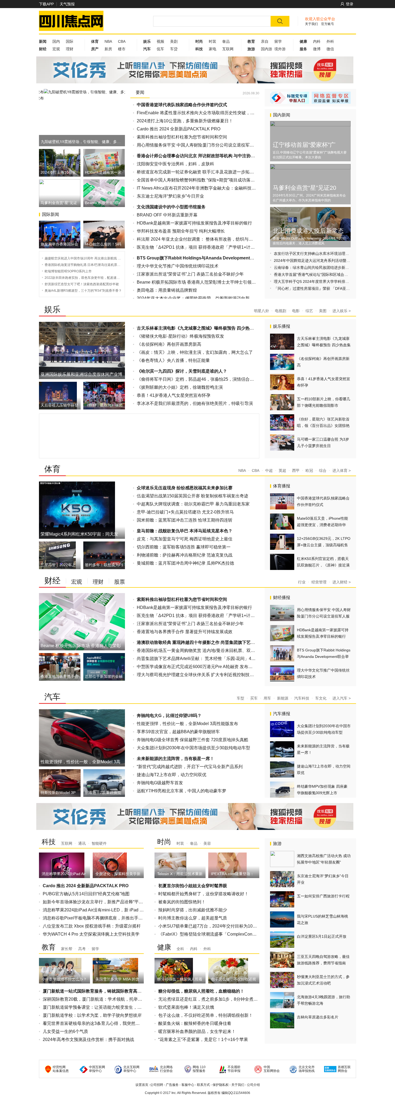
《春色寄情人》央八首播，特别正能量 (173, 360)
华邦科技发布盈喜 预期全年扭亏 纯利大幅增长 (181, 231)
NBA (108, 41)
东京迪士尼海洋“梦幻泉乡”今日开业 (170, 196)
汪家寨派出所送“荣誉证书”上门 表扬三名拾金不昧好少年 (190, 274)
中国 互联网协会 (272, 1069)
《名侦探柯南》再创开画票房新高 (169, 344)
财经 (52, 580)
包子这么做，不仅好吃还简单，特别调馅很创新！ (205, 1015)
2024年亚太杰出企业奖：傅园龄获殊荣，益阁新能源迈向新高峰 (197, 298)
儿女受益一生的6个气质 (65, 1031)
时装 (212, 41)
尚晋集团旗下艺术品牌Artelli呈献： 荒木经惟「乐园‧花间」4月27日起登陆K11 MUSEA (219, 658)
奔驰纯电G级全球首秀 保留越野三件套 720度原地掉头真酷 (192, 739)
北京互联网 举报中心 (131, 1069)
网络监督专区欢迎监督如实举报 (331, 98)
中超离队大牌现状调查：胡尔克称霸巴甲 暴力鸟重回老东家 (193, 504)
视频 (160, 41)
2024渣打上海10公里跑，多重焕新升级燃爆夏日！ (185, 121)
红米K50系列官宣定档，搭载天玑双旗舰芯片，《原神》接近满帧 (323, 565)
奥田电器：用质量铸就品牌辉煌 (167, 290)
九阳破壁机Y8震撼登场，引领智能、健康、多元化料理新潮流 (81, 142)
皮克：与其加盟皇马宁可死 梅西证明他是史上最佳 (184, 539)
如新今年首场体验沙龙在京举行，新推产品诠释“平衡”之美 (98, 902)
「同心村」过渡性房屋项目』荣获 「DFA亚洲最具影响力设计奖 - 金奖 (332, 288)
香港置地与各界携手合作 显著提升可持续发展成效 (184, 631)
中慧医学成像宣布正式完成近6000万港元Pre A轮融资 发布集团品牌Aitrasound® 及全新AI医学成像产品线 (237, 666)
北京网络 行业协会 (166, 1069)
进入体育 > (341, 470)
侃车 (160, 49)
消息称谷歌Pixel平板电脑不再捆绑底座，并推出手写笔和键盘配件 (105, 918)
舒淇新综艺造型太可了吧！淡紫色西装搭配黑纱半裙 (82, 284)
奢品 (226, 41)
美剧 (174, 41)
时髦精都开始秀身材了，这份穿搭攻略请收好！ (203, 894)
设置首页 (141, 1085)
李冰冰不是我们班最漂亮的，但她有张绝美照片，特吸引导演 (195, 403)
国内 (56, 41)
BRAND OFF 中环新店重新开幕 (167, 215)
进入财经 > (341, 582)
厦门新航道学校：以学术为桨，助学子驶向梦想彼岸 (92, 1015)
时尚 (164, 842)
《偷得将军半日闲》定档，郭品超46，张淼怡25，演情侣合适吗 (197, 379)
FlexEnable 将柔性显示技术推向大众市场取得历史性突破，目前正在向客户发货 (213, 112)
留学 (278, 41)
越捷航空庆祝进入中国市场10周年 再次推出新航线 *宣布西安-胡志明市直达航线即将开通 (108, 258)
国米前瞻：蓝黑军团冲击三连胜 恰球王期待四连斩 (184, 520)
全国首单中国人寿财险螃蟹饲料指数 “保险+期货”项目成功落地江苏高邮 (204, 180)
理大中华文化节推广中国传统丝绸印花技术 (177, 266)
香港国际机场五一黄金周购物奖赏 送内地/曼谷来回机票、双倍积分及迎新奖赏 (211, 650)
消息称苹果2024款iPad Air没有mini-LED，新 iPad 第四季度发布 (104, 910)
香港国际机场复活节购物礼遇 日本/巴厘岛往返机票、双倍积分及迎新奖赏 (97, 265)
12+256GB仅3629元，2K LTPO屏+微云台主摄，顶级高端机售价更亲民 (323, 545)
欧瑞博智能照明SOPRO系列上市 (68, 271)
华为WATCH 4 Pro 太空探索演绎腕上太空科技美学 (91, 934)
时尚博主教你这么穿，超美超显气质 (192, 918)
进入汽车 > (341, 698)
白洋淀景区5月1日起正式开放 (321, 936)
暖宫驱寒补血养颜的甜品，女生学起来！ (197, 1031)
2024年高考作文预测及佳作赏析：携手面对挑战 (88, 1039)
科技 (49, 842)
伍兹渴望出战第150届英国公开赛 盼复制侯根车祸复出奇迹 (192, 496)
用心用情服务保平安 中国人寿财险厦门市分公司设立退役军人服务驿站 (204, 145)
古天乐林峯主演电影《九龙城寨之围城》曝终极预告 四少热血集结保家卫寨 (324, 345)
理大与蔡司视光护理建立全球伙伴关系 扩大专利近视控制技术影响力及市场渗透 (212, 674)
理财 (69, 49)
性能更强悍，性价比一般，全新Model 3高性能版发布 (187, 723)
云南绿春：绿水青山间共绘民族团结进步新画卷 (313, 267)
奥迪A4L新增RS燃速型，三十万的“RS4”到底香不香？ (83, 291)
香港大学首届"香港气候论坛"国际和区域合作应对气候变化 (322, 274)
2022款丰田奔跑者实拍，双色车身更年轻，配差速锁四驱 (85, 278)
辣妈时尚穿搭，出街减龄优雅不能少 (192, 910)
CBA (121, 41)
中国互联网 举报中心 (97, 1069)
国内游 (266, 49)
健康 (164, 947)
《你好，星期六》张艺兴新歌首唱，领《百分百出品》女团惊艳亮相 (323, 425)
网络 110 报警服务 (199, 1069)
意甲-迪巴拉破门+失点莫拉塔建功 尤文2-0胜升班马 (185, 512)
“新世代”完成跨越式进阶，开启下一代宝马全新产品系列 (190, 766)
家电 (212, 49)
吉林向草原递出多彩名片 (317, 1017)
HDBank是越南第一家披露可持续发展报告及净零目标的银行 (194, 223)
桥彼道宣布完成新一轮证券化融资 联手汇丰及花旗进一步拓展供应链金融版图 (210, 172)
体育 (52, 469)
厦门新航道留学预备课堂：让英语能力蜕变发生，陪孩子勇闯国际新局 (109, 1007)
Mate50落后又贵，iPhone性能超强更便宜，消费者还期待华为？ (322, 524)
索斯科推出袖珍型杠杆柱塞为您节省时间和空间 (182, 137)
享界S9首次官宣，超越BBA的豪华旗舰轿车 (178, 731)
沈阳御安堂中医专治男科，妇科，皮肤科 (175, 164)
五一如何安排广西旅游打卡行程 (323, 896)
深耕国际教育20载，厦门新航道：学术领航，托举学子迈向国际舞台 (107, 999)
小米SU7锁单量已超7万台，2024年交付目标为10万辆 (209, 926)
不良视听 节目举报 (234, 1069)
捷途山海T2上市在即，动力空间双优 (171, 774)
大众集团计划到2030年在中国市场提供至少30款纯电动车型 (193, 748)
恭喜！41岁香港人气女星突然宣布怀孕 (173, 395)
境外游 (280, 49)
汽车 (52, 696)
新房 (108, 49)
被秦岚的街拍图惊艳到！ (182, 902)
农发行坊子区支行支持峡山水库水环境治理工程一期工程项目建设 (328, 253)
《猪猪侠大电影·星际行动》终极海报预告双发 (180, 336)
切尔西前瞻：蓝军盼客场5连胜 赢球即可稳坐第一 (184, 547)
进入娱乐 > (341, 311)
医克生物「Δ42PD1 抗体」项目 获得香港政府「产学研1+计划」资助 (202, 247)
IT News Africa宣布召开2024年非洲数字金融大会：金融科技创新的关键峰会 (209, 188)
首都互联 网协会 (344, 1069)
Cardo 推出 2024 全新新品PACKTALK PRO (178, 129)
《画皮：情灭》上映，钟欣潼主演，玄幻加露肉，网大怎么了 (195, 352)
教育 (49, 947)
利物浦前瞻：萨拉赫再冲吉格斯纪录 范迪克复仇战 (184, 555)
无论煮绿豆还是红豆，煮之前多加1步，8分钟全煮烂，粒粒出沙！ (220, 999)
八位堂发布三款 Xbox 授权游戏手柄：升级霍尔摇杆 (92, 926)
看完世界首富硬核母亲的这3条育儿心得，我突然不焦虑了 (98, 1023)
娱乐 (52, 309)
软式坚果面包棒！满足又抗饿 (186, 1007)
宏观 (56, 49)
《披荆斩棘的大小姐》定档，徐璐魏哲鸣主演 (180, 387)
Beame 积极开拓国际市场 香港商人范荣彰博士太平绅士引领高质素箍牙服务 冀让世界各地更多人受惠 (233, 282)
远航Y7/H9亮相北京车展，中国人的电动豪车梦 (181, 791)
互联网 (228, 49)
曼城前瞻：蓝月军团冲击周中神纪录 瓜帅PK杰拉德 (185, 563)
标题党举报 (289, 98)
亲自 (264, 41)
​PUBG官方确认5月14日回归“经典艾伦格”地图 (86, 894)
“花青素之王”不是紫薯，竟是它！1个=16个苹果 (203, 1039)
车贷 (174, 49)
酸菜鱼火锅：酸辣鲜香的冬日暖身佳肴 (194, 1023)
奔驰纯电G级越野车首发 (160, 782)
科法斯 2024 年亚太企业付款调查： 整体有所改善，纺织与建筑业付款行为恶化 (212, 239)
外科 (330, 41)
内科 (317, 41)
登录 (349, 4)
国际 (69, 41)
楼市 (121, 49)
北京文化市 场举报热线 (307, 1069)
